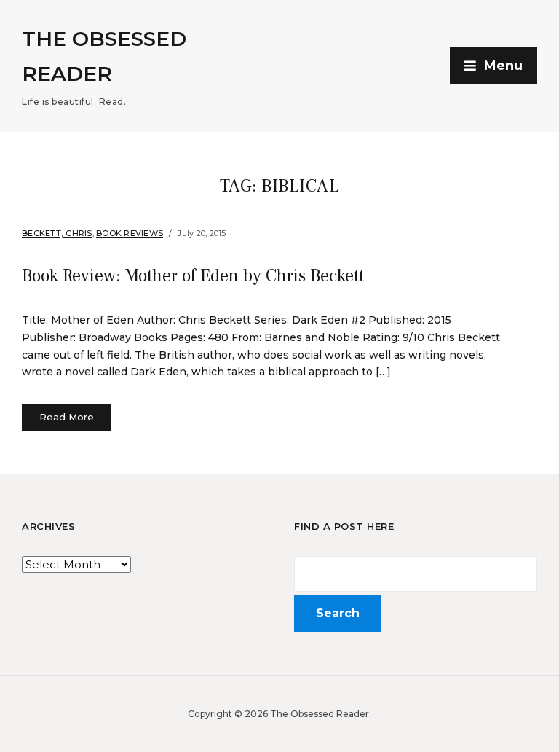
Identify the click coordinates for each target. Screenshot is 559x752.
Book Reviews (129, 233)
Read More (66, 417)
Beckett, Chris (57, 233)
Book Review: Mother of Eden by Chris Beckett (193, 276)
